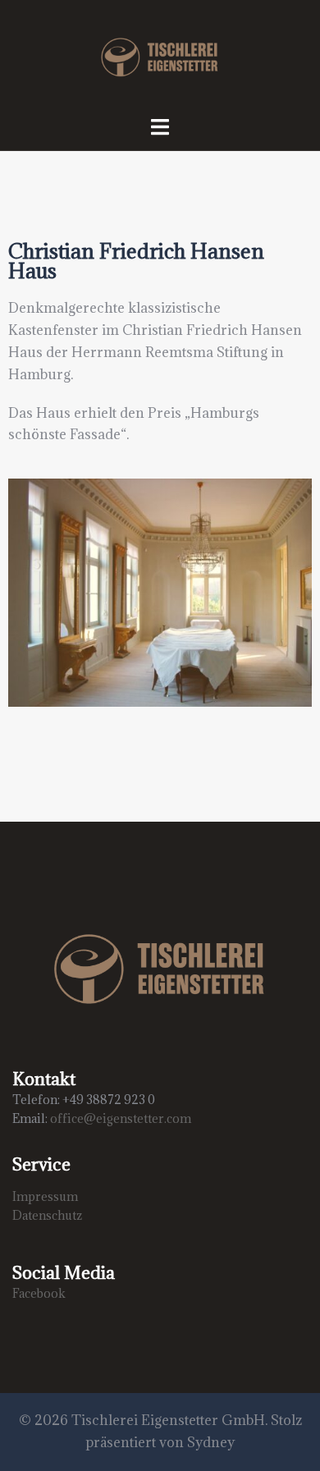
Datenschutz (47, 1215)
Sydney (211, 1442)
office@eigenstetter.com (120, 1118)
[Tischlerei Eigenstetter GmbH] (160, 56)
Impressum (45, 1196)
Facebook (39, 1293)
